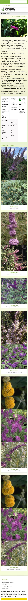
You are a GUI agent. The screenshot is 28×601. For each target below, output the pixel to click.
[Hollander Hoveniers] (10, 9)
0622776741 (5, 588)
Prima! (14, 599)
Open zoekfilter (6, 13)
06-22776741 (7, 5)
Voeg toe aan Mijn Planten (20, 16)
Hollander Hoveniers (8, 582)
